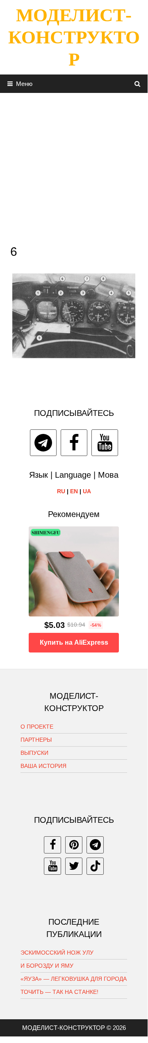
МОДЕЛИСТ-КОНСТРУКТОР (74, 37)
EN (74, 491)
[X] (73, 866)
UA (87, 491)
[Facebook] (74, 442)
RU (61, 491)
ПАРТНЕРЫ (36, 739)
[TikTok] (95, 866)
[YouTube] (104, 442)
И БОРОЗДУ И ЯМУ (46, 965)
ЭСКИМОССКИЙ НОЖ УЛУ (56, 952)
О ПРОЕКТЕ (36, 726)
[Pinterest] (73, 844)
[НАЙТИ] (138, 83)
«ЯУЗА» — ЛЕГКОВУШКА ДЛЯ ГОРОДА (73, 978)
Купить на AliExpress (74, 642)
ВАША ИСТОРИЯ (43, 766)
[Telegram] (43, 442)
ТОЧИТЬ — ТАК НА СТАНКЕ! (59, 992)
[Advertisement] (74, 166)
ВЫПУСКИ (34, 753)
